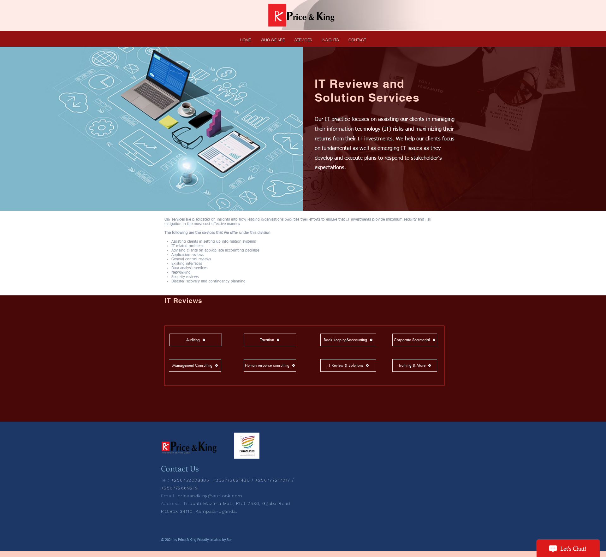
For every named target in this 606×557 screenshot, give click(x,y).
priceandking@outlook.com (210, 495)
